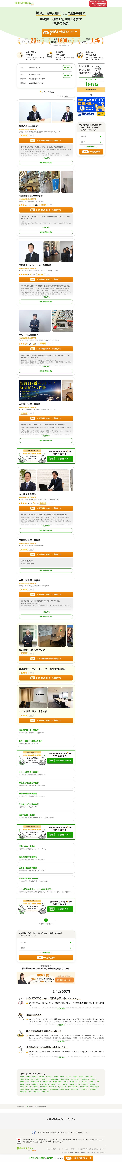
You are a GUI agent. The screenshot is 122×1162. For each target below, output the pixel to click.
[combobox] (46, 942)
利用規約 (54, 1149)
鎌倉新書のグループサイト (62, 1119)
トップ (48, 1149)
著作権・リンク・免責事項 (78, 1149)
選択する (67, 67)
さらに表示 (46, 158)
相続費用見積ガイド (21, 1106)
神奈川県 (31, 1106)
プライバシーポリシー (63, 1149)
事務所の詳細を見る (46, 162)
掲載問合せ (95, 1149)
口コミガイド (103, 1149)
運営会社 (88, 1149)
